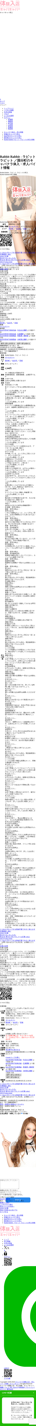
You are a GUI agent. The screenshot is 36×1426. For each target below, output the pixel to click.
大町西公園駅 (22, 339)
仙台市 (18, 229)
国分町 (11, 229)
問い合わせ (14, 1387)
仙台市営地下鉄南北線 (8, 330)
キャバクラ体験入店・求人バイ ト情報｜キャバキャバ (17, 1383)
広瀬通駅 (20, 334)
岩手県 (10, 123)
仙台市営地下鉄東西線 (8, 336)
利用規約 (21, 1387)
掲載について (5, 1387)
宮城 (24, 229)
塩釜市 (7, 1199)
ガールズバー (5, 326)
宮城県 (10, 119)
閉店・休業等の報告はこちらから (12, 1104)
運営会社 (10, 1389)
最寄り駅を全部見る (8, 343)
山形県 (10, 125)
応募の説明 (4, 269)
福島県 (10, 121)
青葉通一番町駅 (22, 336)
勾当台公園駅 (22, 330)
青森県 (10, 127)
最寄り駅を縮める (23, 343)
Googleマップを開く (13, 1057)
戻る (1, 1206)
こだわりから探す (6, 1204)
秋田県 (10, 129)
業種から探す (5, 1202)
